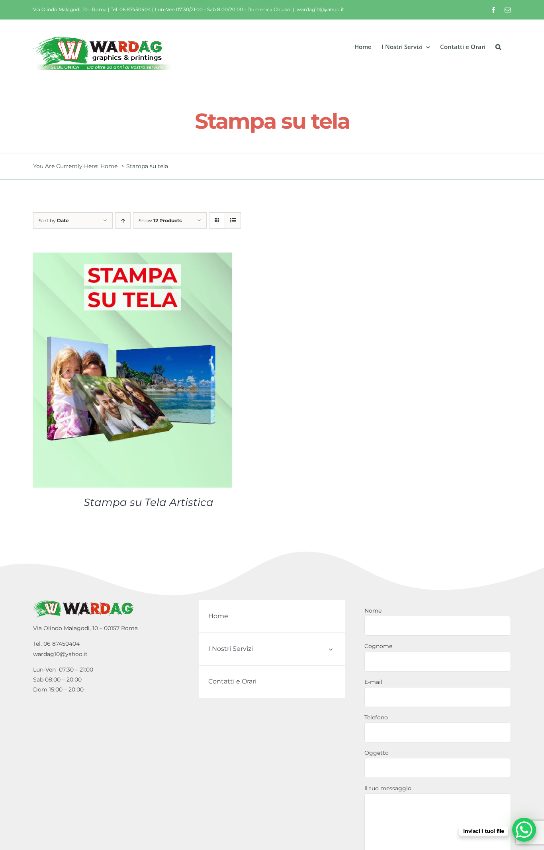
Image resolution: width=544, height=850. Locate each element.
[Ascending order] (123, 220)
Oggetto (376, 752)
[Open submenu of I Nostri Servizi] (330, 649)
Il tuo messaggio (387, 788)
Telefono (376, 717)
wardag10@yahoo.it (320, 9)
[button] (498, 46)
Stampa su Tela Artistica (148, 502)
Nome (373, 610)
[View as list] (233, 220)
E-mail (373, 681)
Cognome (378, 646)
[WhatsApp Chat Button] (524, 830)
